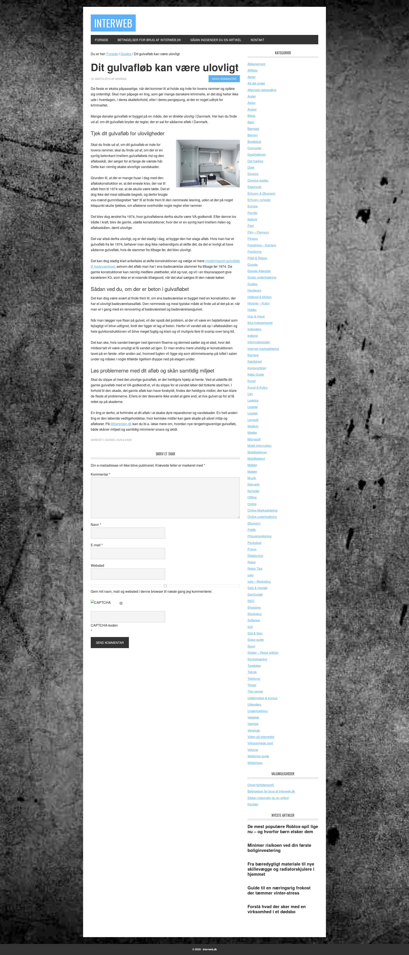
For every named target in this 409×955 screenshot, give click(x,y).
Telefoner (254, 678)
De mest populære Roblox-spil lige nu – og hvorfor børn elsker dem (283, 828)
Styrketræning (257, 659)
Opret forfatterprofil (261, 784)
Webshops (255, 762)
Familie (252, 212)
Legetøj (253, 406)
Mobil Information (259, 445)
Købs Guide (256, 374)
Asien (251, 102)
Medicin (253, 426)
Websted (97, 565)
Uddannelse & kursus (263, 698)
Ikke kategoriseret (260, 322)
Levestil (253, 419)
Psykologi (254, 542)
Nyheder (253, 491)
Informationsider (259, 342)
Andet (252, 96)
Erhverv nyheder (259, 199)
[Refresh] (121, 602)
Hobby (252, 309)
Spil (250, 626)
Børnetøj (253, 128)
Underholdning (258, 711)
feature (252, 219)
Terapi (252, 685)
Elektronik (254, 186)
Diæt (251, 167)
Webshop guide (258, 756)
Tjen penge (255, 691)
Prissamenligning (259, 536)
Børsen (253, 135)
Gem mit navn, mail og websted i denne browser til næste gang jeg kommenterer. (151, 591)
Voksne (253, 749)
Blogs (251, 115)
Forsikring (254, 251)
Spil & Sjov (255, 633)
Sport (251, 646)
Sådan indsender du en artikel (268, 797)
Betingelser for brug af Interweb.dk (271, 791)
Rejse (252, 562)
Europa (253, 206)
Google (253, 264)
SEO (251, 600)
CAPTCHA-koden (104, 625)
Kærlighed (255, 361)
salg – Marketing (259, 581)
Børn (251, 122)
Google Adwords (259, 271)
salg (250, 575)
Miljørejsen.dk (121, 423)
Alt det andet (256, 83)
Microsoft (254, 439)
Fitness (253, 238)
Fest (251, 225)
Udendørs (254, 704)
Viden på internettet (261, 736)
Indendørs (254, 329)
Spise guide (256, 639)
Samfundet (255, 594)
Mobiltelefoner (257, 452)
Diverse (253, 173)
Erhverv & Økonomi (261, 193)
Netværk (254, 484)
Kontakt (253, 804)
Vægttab (253, 717)
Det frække (255, 161)
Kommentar (100, 474)
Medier (252, 432)
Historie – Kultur (259, 303)
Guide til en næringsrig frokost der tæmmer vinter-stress (279, 890)
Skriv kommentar (224, 79)
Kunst (252, 380)
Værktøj (253, 723)
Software (254, 620)
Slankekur (255, 613)
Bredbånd (254, 141)
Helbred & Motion (260, 297)
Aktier (252, 77)
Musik (252, 478)
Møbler (252, 465)
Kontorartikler (257, 368)
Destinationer (257, 154)
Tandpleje (254, 665)
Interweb (113, 22)
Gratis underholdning (262, 277)
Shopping (254, 607)
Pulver (252, 549)
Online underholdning (262, 516)
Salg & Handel (257, 587)
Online (252, 504)
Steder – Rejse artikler (263, 652)
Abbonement (256, 64)
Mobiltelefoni (256, 458)
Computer (254, 148)
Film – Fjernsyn (258, 232)
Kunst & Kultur (258, 387)
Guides (110, 440)
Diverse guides (258, 180)
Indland (253, 335)
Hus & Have (124, 440)
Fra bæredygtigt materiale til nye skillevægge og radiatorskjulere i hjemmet (281, 869)
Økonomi (254, 523)
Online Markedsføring (262, 510)
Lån (250, 393)
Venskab (254, 730)
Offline (252, 497)
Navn (96, 524)
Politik (252, 529)
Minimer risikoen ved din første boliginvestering (279, 847)
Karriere (253, 355)
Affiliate (253, 70)
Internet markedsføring (263, 348)
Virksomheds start (260, 743)
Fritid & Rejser (257, 258)
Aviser (252, 109)
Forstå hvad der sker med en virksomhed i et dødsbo (277, 909)
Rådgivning (255, 555)
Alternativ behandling (262, 90)
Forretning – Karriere (262, 245)
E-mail (97, 544)
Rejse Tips (255, 568)
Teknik (252, 672)
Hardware (254, 290)
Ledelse (253, 400)
